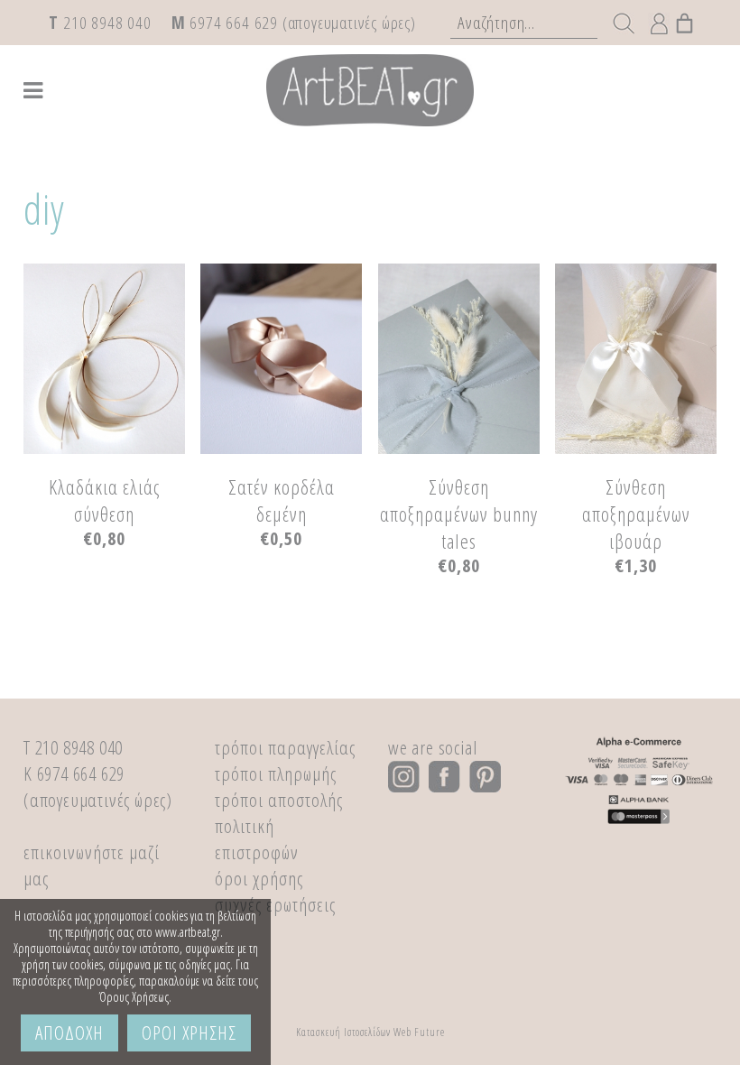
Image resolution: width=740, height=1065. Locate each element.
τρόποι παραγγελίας (285, 747)
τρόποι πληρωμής (276, 773)
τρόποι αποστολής (279, 799)
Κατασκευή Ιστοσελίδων (343, 1032)
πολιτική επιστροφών (257, 839)
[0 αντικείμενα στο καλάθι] (685, 19)
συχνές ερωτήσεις (275, 904)
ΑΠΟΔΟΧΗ (69, 1032)
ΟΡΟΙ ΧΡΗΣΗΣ (189, 1032)
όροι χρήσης (259, 878)
